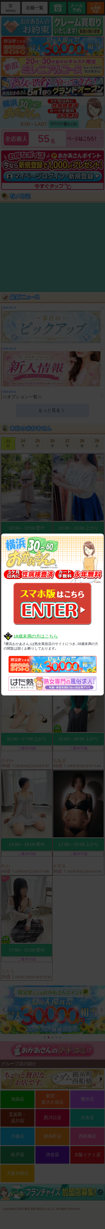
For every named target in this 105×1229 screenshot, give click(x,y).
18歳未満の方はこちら (35, 636)
